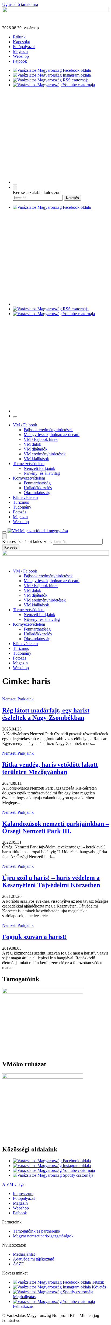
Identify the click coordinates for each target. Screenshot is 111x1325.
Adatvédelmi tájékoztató (33, 1259)
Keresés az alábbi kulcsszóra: (38, 192)
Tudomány (22, 507)
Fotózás (19, 512)
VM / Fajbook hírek (41, 439)
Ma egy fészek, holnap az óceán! (51, 434)
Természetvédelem (28, 463)
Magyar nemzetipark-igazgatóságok (43, 1236)
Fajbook (20, 61)
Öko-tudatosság (37, 492)
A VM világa (13, 1184)
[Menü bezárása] (15, 417)
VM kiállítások (36, 458)
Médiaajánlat (24, 1254)
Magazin (20, 51)
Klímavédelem (25, 497)
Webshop (21, 56)
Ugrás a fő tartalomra (20, 4)
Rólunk (19, 37)
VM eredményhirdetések (45, 454)
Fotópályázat (24, 46)
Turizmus (21, 502)
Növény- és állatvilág (42, 473)
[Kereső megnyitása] (15, 187)
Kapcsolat (21, 41)
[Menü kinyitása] (4, 532)
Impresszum (23, 1193)
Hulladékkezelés (38, 487)
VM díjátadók (35, 449)
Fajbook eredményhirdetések (48, 429)
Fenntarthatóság (37, 483)
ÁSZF (18, 1264)
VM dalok (32, 444)
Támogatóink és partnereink (36, 1231)
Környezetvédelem (29, 478)
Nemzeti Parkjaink (39, 468)
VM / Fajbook (25, 425)
